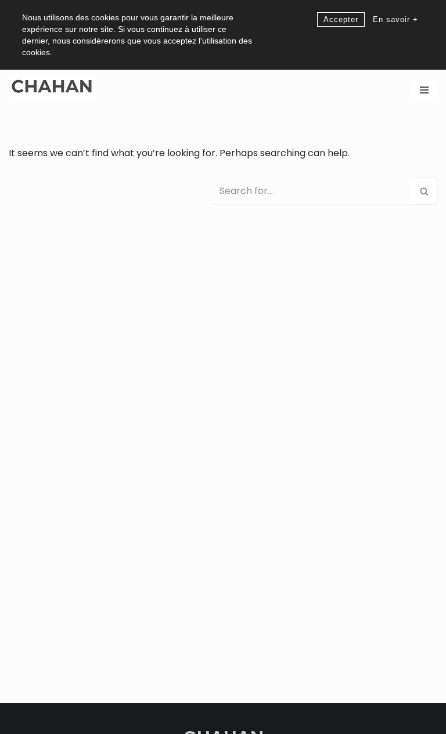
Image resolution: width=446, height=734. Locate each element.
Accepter (340, 19)
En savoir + (395, 19)
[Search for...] (111, 188)
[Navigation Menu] (424, 90)
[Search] (424, 191)
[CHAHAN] (52, 90)
